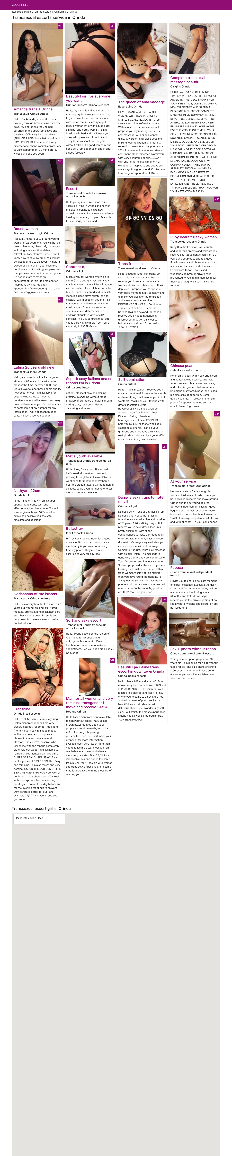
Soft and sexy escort (83, 620)
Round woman (26, 229)
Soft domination (131, 379)
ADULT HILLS (20, 4)
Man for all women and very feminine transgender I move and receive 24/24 (89, 702)
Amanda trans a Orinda (33, 109)
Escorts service (21, 11)
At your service (183, 481)
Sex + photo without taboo (193, 649)
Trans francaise (131, 264)
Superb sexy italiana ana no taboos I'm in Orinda (89, 381)
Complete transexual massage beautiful (187, 80)
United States (42, 11)
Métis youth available (84, 456)
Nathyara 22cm (27, 490)
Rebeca (176, 567)
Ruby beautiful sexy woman (193, 237)
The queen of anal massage (141, 102)
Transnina (22, 709)
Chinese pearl (181, 365)
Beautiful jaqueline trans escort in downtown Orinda (141, 669)
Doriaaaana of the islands (35, 594)
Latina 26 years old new (34, 367)
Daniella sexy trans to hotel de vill (141, 499)
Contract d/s (76, 267)
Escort (71, 188)
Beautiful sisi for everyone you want (88, 98)
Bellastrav (74, 528)
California (60, 11)
